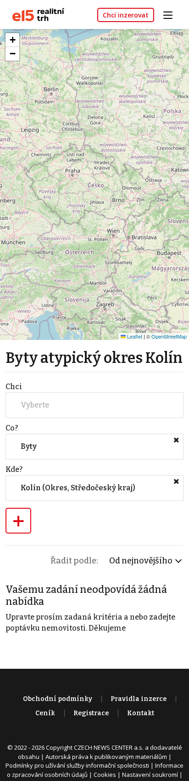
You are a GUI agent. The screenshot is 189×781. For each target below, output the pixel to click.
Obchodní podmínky (57, 699)
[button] (12, 40)
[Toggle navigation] (171, 14)
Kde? (14, 469)
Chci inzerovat (126, 15)
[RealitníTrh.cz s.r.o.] (35, 14)
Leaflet (134, 336)
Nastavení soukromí (150, 774)
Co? (12, 428)
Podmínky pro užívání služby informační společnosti (77, 765)
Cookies (105, 774)
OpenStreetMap (169, 336)
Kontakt (140, 713)
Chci (14, 386)
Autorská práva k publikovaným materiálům (106, 756)
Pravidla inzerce (139, 699)
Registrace (91, 713)
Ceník (45, 713)
